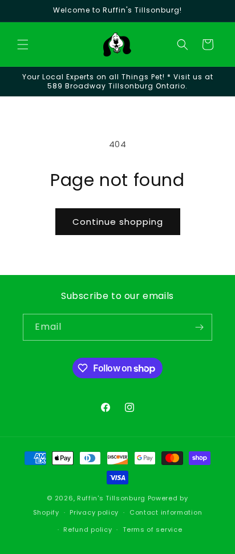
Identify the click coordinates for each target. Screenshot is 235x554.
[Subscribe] (199, 327)
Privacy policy (94, 512)
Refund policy (87, 529)
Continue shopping (117, 222)
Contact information (165, 512)
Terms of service (152, 529)
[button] (22, 44)
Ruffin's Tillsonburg (111, 498)
